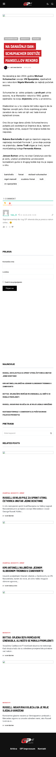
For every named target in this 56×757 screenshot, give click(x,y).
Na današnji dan (11, 38)
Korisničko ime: (8, 262)
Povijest (36, 38)
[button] (4, 3)
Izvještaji (6, 493)
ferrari (21, 174)
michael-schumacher (37, 174)
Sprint (22, 493)
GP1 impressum (27, 748)
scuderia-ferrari (28, 179)
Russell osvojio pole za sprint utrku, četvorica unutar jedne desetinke (25, 499)
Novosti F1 (25, 38)
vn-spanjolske (10, 184)
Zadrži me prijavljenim (13, 282)
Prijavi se (10, 288)
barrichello (9, 174)
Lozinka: (6, 272)
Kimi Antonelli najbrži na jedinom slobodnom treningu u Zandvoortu (23, 569)
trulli (41, 179)
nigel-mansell (10, 179)
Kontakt (42, 748)
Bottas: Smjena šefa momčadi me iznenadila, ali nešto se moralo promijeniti (28, 639)
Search (51, 433)
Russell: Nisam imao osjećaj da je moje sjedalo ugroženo (27, 404)
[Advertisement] (28, 325)
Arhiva (13, 748)
